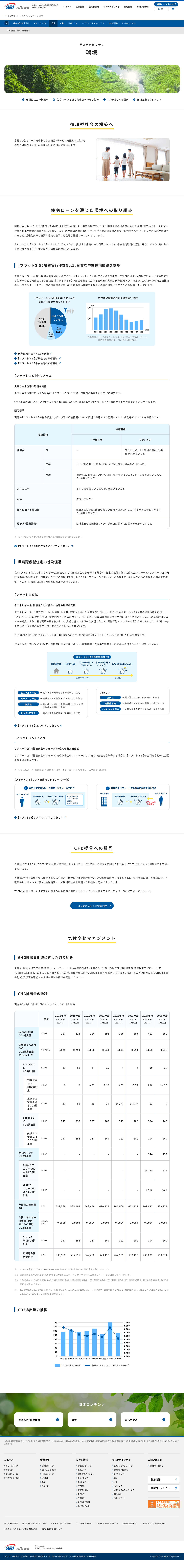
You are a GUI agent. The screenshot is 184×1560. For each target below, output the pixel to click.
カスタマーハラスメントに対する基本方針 (20, 1529)
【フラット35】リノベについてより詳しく (40, 817)
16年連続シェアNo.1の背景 (33, 353)
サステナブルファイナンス (93, 23)
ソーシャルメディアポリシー (107, 1523)
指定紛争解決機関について (51, 1529)
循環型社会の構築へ (37, 99)
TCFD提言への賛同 (118, 99)
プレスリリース (12, 1474)
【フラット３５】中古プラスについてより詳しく (44, 546)
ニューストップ (12, 1466)
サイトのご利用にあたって (61, 1523)
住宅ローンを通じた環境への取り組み (78, 99)
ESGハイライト (128, 23)
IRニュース (82, 1470)
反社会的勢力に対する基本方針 (153, 1523)
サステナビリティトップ (123, 1466)
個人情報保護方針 (11, 1523)
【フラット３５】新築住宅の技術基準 (38, 358)
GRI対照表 (113, 23)
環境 (53, 23)
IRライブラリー (84, 1478)
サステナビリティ (29, 16)
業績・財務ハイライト (86, 1474)
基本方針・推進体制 (21, 23)
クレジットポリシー (83, 1523)
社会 (62, 23)
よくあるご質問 (84, 1502)
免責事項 (81, 1498)
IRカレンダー (83, 1482)
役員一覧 (45, 1486)
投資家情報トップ (84, 1466)
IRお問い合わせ (84, 1506)
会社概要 (45, 1478)
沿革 (43, 1482)
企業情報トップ (48, 1466)
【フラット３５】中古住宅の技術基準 (38, 363)
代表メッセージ (48, 1474)
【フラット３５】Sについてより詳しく (38, 725)
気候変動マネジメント (149, 99)
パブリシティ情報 (13, 1478)
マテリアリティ (40, 23)
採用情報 (128, 6)
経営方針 (81, 1486)
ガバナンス (72, 23)
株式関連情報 (83, 1490)
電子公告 (81, 1494)
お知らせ (9, 1470)
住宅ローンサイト (160, 1488)
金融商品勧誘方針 (129, 1523)
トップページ (13, 16)
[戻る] (6, 23)
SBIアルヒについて (49, 1470)
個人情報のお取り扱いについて (34, 1523)
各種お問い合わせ (156, 1466)
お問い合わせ (143, 6)
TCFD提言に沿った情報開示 (18, 30)
